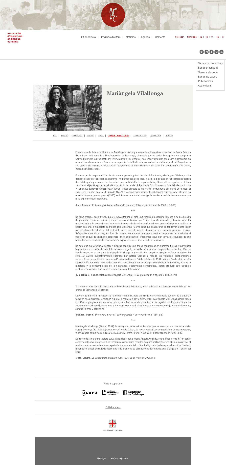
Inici (55, 136)
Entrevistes (140, 136)
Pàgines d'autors (111, 37)
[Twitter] (202, 52)
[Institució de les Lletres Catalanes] (123, 393)
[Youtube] (221, 52)
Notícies (131, 37)
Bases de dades (207, 76)
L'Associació (88, 37)
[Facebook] (211, 52)
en (217, 37)
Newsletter (192, 37)
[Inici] (16, 37)
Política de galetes (119, 458)
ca (201, 37)
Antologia (155, 136)
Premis (90, 136)
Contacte (160, 37)
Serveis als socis (208, 72)
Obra (101, 136)
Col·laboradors (113, 407)
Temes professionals (210, 63)
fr (212, 37)
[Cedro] (89, 393)
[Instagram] (206, 52)
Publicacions (205, 81)
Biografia (77, 136)
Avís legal (101, 458)
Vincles (169, 136)
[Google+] (216, 52)
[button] (67, 108)
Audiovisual (204, 85)
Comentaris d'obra (118, 136)
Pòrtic (64, 136)
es (206, 37)
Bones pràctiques (208, 67)
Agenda (145, 37)
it (223, 37)
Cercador (179, 37)
